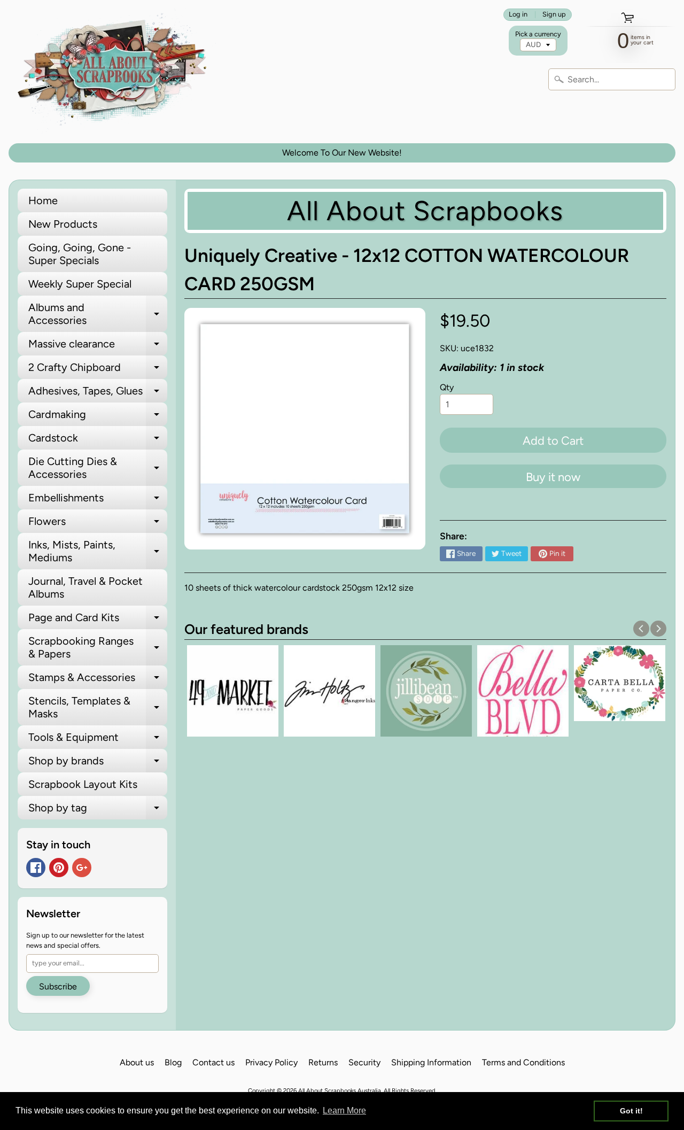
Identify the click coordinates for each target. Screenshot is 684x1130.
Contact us (213, 1062)
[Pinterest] (58, 867)
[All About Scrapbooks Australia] (115, 72)
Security (364, 1062)
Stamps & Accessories (97, 680)
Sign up (554, 14)
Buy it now (553, 477)
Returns (323, 1062)
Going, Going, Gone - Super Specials (79, 254)
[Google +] (81, 867)
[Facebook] (35, 867)
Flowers (97, 524)
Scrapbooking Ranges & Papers (97, 647)
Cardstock (97, 440)
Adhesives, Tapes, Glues (97, 393)
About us (137, 1062)
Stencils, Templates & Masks (97, 707)
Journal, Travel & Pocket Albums (85, 587)
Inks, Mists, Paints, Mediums (97, 551)
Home (43, 200)
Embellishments (97, 500)
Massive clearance (97, 346)
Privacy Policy (271, 1062)
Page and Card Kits (97, 620)
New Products (62, 224)
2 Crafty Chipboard (97, 370)
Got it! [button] (631, 1110)
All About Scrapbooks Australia (339, 1090)
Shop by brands (97, 763)
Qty (447, 387)
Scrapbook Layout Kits (82, 784)
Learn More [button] (344, 1110)
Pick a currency (538, 34)
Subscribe (58, 986)
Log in (518, 14)
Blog (173, 1062)
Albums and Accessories (97, 314)
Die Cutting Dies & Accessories (97, 468)
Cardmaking (97, 417)
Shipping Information (431, 1062)
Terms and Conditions (523, 1062)
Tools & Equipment (97, 740)
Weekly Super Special (79, 283)
